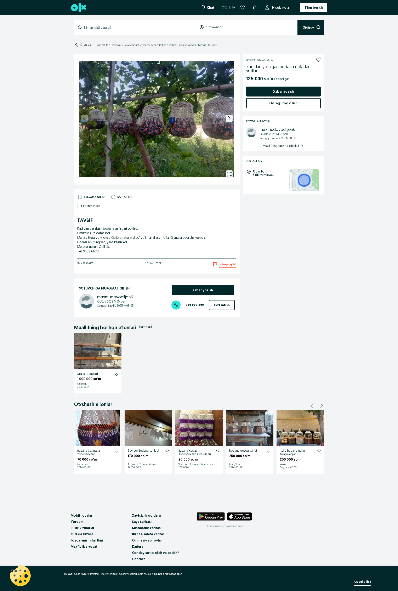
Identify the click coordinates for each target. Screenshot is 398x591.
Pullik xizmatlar (82, 528)
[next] (229, 118)
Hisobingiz (280, 7)
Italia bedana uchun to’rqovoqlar (293, 452)
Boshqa (162, 45)
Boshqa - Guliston (207, 45)
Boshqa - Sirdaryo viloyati (182, 45)
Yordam (77, 522)
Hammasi (145, 327)
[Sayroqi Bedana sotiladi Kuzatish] (167, 451)
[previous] (84, 118)
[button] (254, 7)
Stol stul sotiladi (87, 374)
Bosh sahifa (102, 45)
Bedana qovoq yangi (243, 450)
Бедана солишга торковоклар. (88, 452)
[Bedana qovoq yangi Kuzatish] (268, 451)
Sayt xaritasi (142, 522)
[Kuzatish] (318, 59)
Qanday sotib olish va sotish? (155, 553)
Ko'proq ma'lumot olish (168, 573)
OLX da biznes (82, 534)
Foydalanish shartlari (87, 540)
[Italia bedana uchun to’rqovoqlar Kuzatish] (319, 451)
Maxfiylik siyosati (84, 546)
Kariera (137, 546)
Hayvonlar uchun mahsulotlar (140, 45)
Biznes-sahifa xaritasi (148, 534)
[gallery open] (229, 173)
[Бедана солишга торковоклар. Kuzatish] (116, 451)
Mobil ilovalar (81, 515)
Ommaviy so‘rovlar (147, 540)
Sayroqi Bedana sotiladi (143, 450)
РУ (233, 7)
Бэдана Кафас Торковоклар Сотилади (194, 452)
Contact (138, 559)
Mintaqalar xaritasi (146, 528)
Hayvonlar (115, 45)
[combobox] (137, 27)
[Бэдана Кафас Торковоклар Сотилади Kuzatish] (218, 451)
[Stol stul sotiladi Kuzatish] (116, 374)
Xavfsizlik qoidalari (147, 515)
